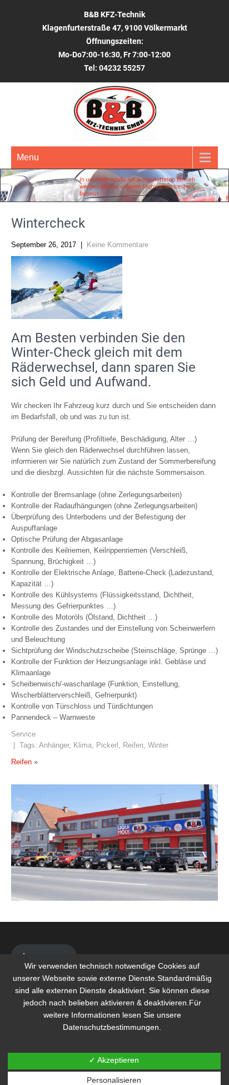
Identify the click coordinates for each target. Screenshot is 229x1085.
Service (23, 734)
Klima (82, 745)
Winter (158, 745)
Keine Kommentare (117, 244)
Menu (28, 157)
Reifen (133, 745)
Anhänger (54, 745)
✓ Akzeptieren (114, 1059)
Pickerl (107, 745)
